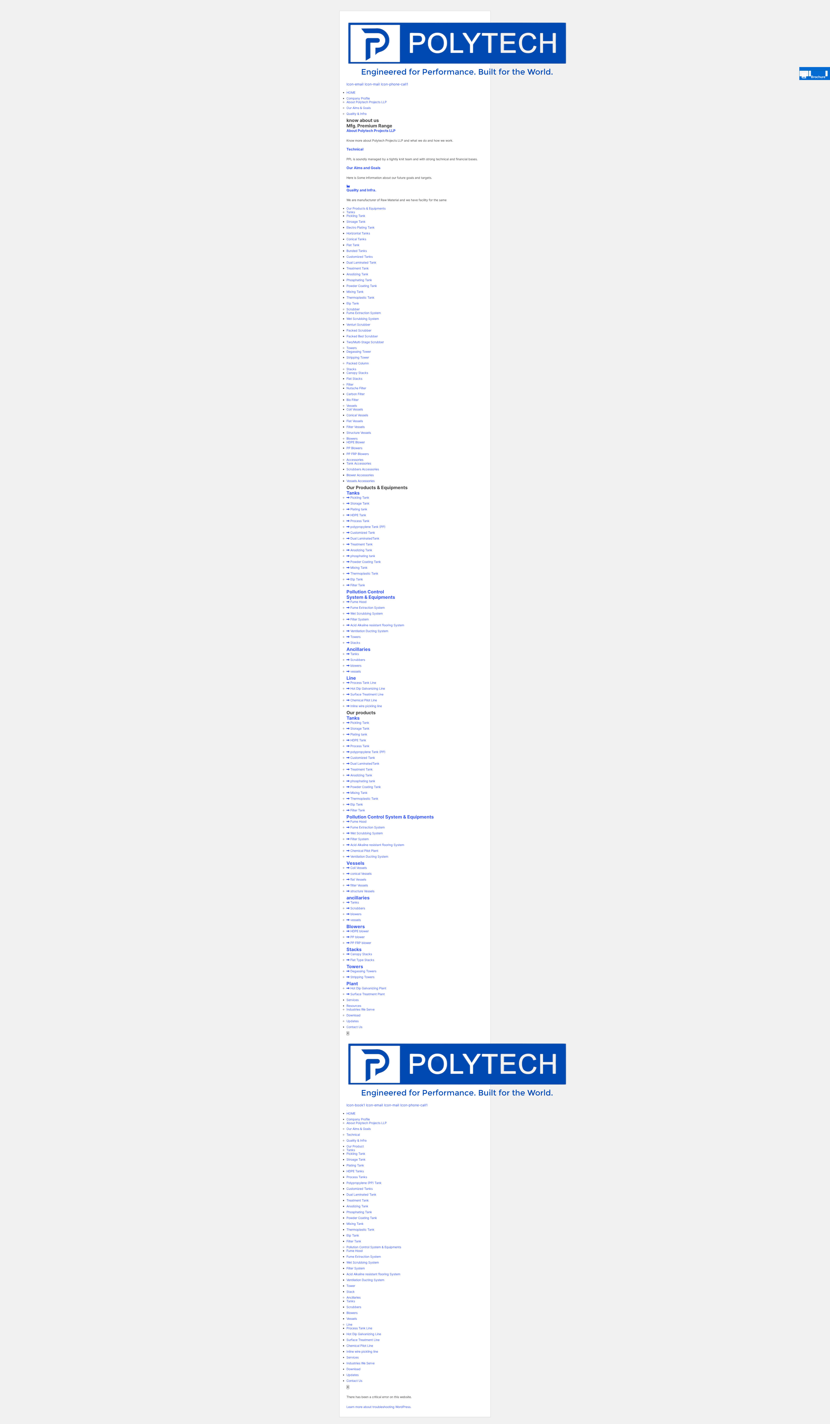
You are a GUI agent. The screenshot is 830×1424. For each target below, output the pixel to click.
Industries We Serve (360, 1009)
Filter (349, 384)
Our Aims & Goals (358, 108)
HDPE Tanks (355, 1171)
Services (352, 1000)
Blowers (352, 438)
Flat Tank (352, 245)
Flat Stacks (354, 378)
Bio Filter (352, 400)
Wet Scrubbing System (362, 318)
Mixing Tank (355, 291)
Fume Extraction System (363, 313)
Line (351, 678)
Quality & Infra (356, 113)
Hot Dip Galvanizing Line (363, 1334)
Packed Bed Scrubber (362, 336)
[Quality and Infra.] (348, 186)
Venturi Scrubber (358, 324)
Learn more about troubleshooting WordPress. (378, 1407)
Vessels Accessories (360, 481)
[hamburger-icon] (346, 89)
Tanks (350, 212)
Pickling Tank (355, 216)
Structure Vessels (358, 432)
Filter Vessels (355, 427)
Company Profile (358, 98)
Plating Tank (355, 1165)
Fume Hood (354, 1251)
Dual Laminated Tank (361, 262)
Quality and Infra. (361, 190)
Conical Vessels (357, 415)
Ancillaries (358, 649)
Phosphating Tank (359, 280)
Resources (353, 1006)
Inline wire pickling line (362, 1351)
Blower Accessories (360, 475)
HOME (350, 92)
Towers (351, 348)
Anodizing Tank (357, 274)
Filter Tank (353, 1241)
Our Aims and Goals (363, 168)
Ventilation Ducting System (365, 1280)
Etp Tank (352, 303)
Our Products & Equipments (366, 208)
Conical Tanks (356, 239)
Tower (350, 1286)
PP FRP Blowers (357, 454)
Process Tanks (356, 1177)
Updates (352, 1021)
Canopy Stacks (357, 373)
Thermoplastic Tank (360, 297)
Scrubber (353, 309)
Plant (352, 983)
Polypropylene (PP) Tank (363, 1183)
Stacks (351, 369)
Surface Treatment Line (363, 1340)
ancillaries (358, 897)
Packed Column (357, 363)
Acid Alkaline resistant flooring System (373, 1274)
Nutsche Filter (356, 388)
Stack (350, 1291)
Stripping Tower (357, 357)
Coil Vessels (354, 409)
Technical (354, 149)
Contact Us (354, 1027)
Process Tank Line (359, 1328)
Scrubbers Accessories (362, 469)
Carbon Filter (355, 394)
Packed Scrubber (358, 330)
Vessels (351, 405)
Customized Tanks (359, 256)
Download (353, 1015)
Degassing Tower (358, 351)
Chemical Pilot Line (359, 1345)
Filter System (355, 1268)
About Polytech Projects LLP (366, 102)
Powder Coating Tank (361, 286)
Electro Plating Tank (360, 227)
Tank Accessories (358, 463)
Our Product (355, 1146)
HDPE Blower (355, 442)
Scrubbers (353, 1307)
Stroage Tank (356, 221)
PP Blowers (354, 448)
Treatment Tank (357, 268)
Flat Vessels (354, 421)
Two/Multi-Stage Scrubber (365, 342)
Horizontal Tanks (358, 233)
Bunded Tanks (356, 251)
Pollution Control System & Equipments (370, 594)
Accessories (354, 459)
